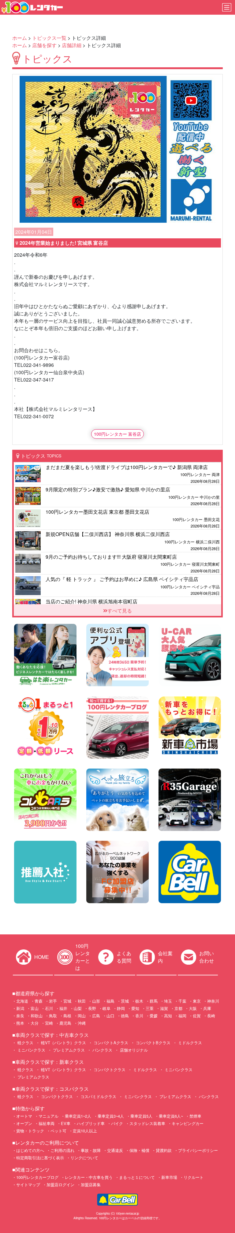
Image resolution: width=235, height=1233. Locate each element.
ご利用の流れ (62, 1150)
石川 (49, 1008)
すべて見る (119, 610)
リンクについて (84, 1157)
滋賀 (164, 1008)
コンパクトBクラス (152, 1042)
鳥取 (53, 1016)
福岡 (182, 1016)
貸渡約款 (164, 1150)
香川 (139, 1016)
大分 (35, 1023)
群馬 (154, 1001)
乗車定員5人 (141, 1116)
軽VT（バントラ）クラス (63, 1042)
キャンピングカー (187, 1123)
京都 (178, 1008)
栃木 (139, 1001)
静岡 (121, 1008)
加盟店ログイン (60, 1184)
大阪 (193, 1008)
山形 (96, 1001)
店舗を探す (44, 45)
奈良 (20, 1016)
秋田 (82, 1001)
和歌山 (37, 1016)
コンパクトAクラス (110, 1042)
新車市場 (169, 1177)
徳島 (125, 1016)
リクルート (193, 1177)
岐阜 (106, 1008)
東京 (197, 1001)
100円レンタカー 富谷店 (117, 434)
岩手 (53, 1001)
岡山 (82, 1016)
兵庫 (207, 1008)
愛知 (135, 1008)
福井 (63, 1008)
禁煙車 (195, 1116)
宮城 (67, 1001)
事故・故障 (91, 1150)
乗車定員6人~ (171, 1116)
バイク (117, 1123)
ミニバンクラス (30, 1050)
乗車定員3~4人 (111, 1116)
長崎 (211, 1016)
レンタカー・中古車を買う (89, 1177)
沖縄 (82, 1023)
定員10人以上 (85, 1131)
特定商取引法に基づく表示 (40, 1157)
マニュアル (48, 1116)
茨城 (125, 1001)
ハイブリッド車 (91, 1123)
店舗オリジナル (133, 1050)
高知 (168, 1016)
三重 (150, 1008)
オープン (24, 1123)
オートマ (24, 1116)
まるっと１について (137, 1177)
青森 (39, 1001)
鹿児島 (65, 1023)
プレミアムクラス (68, 1050)
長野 (92, 1008)
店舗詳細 (71, 45)
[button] (34, 149)
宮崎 (49, 1023)
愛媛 (154, 1016)
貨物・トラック (30, 1131)
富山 (35, 1008)
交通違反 (115, 1150)
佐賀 (197, 1016)
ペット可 (58, 1131)
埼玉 (168, 1001)
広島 (96, 1016)
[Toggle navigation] (226, 7)
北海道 (22, 1001)
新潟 (20, 1008)
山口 (110, 1016)
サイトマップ (28, 1184)
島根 (67, 1016)
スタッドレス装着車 (147, 1123)
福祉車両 (46, 1123)
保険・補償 (139, 1150)
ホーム (19, 37)
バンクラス (101, 1050)
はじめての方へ (30, 1150)
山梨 (78, 1008)
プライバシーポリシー (198, 1150)
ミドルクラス (189, 1042)
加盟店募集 (91, 1184)
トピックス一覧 (49, 37)
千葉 (182, 1001)
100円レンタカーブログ (37, 1177)
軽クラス (24, 1042)
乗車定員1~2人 (78, 1116)
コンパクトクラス (108, 1069)
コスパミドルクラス (97, 1096)
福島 (110, 1001)
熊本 (20, 1023)
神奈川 (213, 1001)
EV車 (65, 1123)
